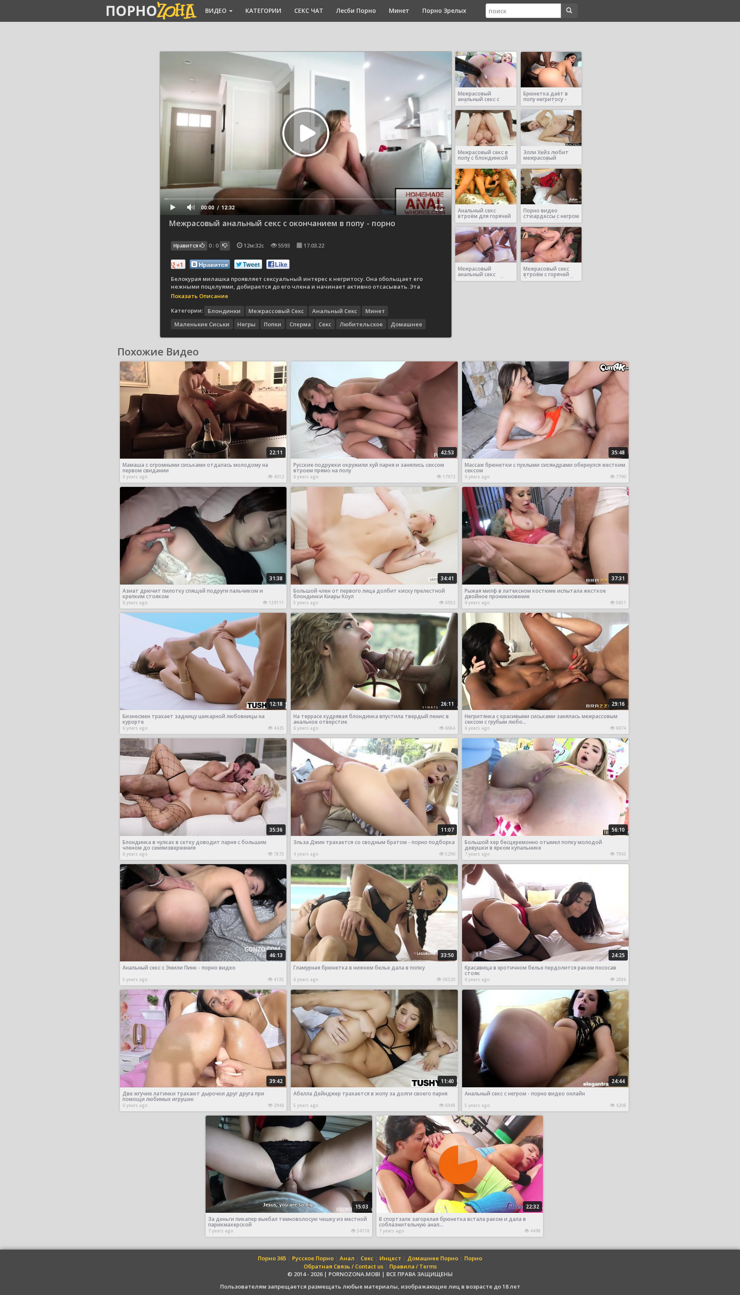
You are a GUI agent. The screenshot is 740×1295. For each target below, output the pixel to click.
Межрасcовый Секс (276, 310)
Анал (347, 1258)
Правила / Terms (413, 1266)
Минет (399, 10)
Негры (246, 324)
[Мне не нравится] (225, 246)
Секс (325, 324)
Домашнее (406, 324)
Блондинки (224, 310)
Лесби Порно (356, 10)
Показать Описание (199, 296)
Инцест (390, 1258)
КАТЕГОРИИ (263, 10)
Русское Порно (313, 1258)
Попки (272, 324)
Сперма (300, 324)
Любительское (361, 324)
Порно (473, 1258)
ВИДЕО (216, 10)
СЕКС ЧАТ (308, 10)
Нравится (186, 245)
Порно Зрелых (444, 10)
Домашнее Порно (432, 1258)
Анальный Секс (334, 310)
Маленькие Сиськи (202, 324)
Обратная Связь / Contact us (343, 1266)
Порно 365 (272, 1258)
